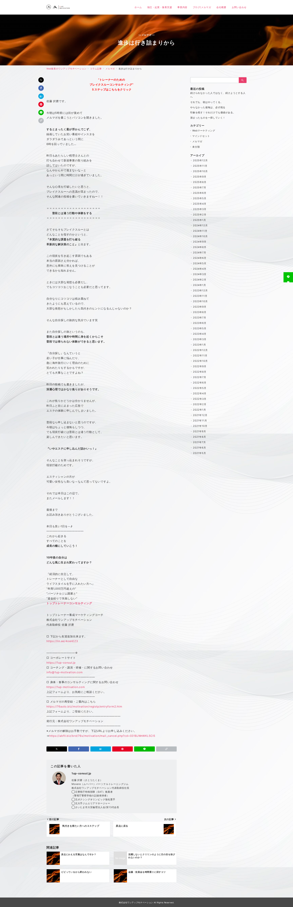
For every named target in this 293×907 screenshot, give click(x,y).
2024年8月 (199, 247)
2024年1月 (199, 285)
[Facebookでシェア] (41, 88)
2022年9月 (199, 366)
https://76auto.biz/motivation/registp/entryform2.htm (84, 706)
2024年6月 (199, 257)
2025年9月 (199, 176)
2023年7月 (199, 317)
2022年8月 (199, 371)
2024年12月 (200, 225)
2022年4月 (199, 393)
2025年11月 (200, 165)
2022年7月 (199, 377)
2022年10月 (200, 360)
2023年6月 (199, 322)
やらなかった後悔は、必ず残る (207, 107)
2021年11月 (200, 420)
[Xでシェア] (41, 80)
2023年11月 (200, 295)
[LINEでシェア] (41, 112)
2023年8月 (199, 312)
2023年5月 (199, 328)
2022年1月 (199, 409)
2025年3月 (199, 209)
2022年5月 (199, 388)
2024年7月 (199, 252)
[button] (41, 120)
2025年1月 (199, 219)
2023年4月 (199, 333)
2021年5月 (199, 453)
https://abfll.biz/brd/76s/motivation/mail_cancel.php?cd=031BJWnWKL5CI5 (102, 735)
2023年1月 (199, 344)
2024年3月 (199, 274)
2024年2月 (199, 279)
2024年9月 (199, 241)
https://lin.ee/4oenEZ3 (62, 641)
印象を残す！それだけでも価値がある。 (212, 112)
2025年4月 (199, 203)
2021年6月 (199, 447)
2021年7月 (199, 442)
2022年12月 (200, 350)
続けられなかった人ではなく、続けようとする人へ (218, 94)
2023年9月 (199, 306)
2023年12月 (200, 290)
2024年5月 (199, 263)
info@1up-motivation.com (64, 672)
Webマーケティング (203, 130)
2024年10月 (200, 236)
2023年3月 (199, 339)
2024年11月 (200, 230)
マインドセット (201, 135)
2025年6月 (199, 192)
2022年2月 (199, 404)
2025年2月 (199, 214)
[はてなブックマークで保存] (41, 96)
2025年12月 (200, 160)
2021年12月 (200, 415)
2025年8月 (199, 182)
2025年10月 (200, 171)
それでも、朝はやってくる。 (206, 102)
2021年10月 (200, 425)
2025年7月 (199, 187)
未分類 (196, 146)
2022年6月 (199, 382)
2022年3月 (199, 398)
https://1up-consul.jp (61, 662)
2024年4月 (199, 268)
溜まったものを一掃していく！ (207, 117)
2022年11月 (200, 355)
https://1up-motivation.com (65, 687)
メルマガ (197, 141)
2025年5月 (199, 198)
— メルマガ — (147, 34)
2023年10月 (200, 301)
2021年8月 (199, 436)
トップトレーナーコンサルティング (69, 603)
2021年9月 (199, 431)
